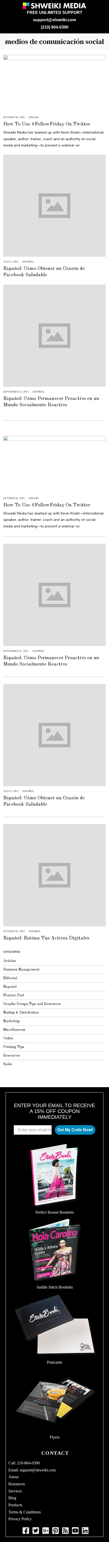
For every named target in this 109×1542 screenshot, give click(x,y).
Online (34, 117)
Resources (11, 1055)
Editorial (10, 978)
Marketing (11, 1021)
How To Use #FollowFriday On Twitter (46, 124)
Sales (7, 1064)
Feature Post (13, 995)
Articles (9, 961)
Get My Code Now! (75, 1130)
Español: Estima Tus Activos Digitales (46, 938)
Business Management (21, 969)
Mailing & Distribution (21, 1012)
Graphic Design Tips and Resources (32, 1004)
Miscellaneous (14, 1030)
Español (28, 261)
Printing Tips (13, 1047)
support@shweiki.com (54, 20)
